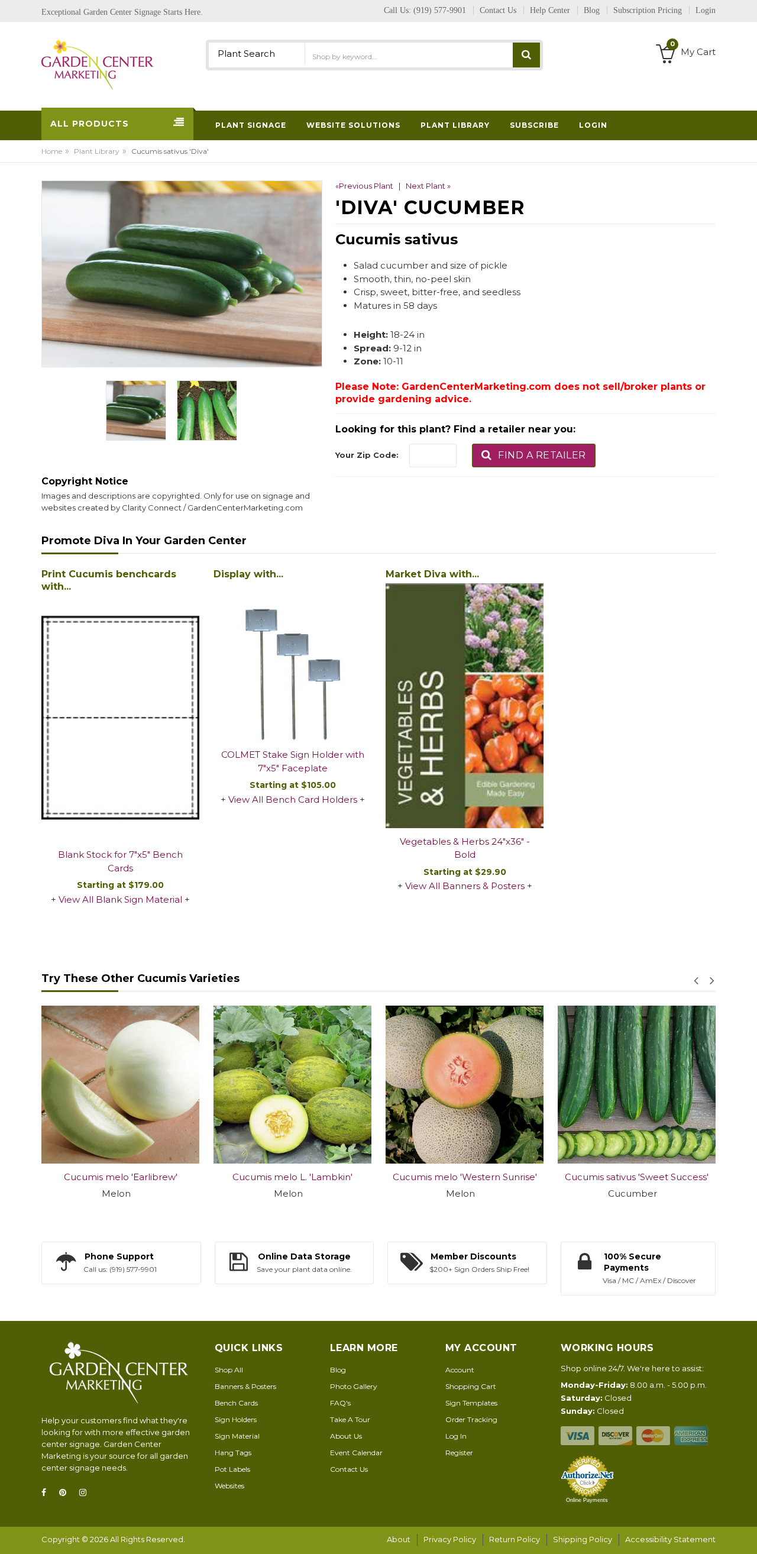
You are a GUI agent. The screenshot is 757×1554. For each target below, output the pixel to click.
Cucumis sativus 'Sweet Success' (637, 1177)
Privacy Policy (449, 1539)
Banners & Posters (245, 1386)
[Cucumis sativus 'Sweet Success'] (637, 1085)
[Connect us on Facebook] (47, 1492)
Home (51, 151)
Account (459, 1369)
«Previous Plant (364, 185)
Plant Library (96, 151)
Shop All (229, 1369)
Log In (456, 1436)
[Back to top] (744, 1532)
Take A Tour (350, 1419)
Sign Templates (471, 1402)
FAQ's (340, 1402)
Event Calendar (356, 1452)
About (398, 1539)
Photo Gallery (353, 1386)
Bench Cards (236, 1402)
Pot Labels (232, 1469)
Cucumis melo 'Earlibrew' (120, 1177)
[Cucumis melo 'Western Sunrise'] (465, 1085)
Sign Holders (236, 1419)
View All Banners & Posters (465, 885)
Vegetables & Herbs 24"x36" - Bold (465, 848)
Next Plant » (428, 185)
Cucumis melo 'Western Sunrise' (465, 1177)
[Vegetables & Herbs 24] (465, 705)
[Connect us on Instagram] (86, 1492)
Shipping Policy (582, 1539)
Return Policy (514, 1539)
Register (459, 1452)
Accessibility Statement (670, 1539)
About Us (346, 1436)
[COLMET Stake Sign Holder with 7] (292, 662)
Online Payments (587, 1500)
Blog (338, 1369)
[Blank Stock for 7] (120, 718)
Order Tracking (471, 1419)
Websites (229, 1485)
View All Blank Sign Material (120, 899)
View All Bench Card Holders (292, 799)
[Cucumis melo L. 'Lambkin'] (292, 1085)
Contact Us (349, 1469)
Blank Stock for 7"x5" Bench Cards (120, 861)
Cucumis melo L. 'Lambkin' (292, 1177)
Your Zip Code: (367, 455)
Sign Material (237, 1436)
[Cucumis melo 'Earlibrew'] (120, 1085)
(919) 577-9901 (439, 10)
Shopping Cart (470, 1386)
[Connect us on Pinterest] (66, 1492)
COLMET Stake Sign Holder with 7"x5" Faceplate (292, 761)
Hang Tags (233, 1452)
